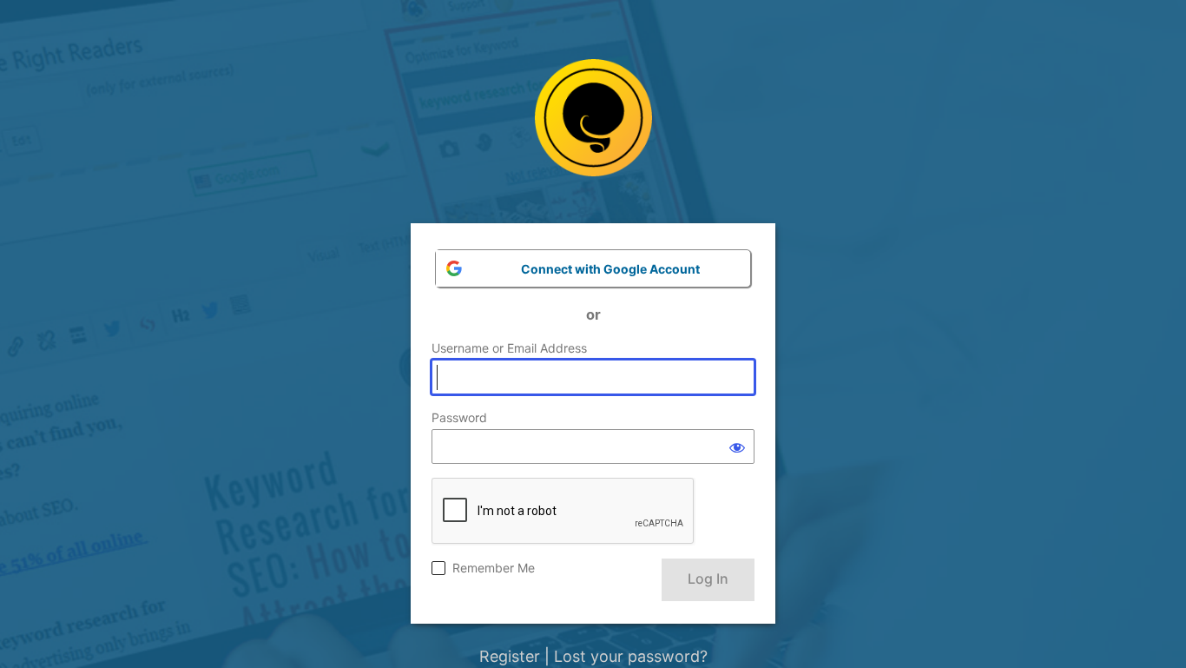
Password (459, 417)
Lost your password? (631, 656)
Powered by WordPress (593, 130)
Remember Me (493, 567)
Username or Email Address (509, 348)
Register (509, 656)
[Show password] (737, 446)
